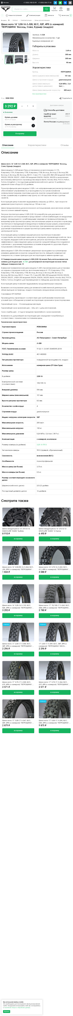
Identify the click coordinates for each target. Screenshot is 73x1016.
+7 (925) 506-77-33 (44, 2)
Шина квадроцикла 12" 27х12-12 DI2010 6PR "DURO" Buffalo (16, 530)
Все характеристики (39, 94)
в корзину (18, 539)
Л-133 (25, 262)
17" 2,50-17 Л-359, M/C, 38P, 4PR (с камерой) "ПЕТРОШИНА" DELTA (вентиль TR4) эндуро (53, 645)
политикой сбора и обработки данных (17, 1007)
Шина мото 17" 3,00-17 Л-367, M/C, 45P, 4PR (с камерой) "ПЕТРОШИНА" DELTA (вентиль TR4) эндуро (17, 722)
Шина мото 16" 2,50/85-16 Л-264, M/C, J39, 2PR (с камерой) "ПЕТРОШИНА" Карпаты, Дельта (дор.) (18, 568)
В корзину (20, 134)
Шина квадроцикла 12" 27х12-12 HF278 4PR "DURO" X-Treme (52, 530)
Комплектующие (26, 20)
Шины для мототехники (42, 20)
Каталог (15, 20)
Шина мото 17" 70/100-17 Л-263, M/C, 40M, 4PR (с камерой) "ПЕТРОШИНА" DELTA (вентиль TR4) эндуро (54, 607)
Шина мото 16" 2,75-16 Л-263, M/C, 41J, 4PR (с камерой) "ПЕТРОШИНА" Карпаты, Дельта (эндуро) (53, 568)
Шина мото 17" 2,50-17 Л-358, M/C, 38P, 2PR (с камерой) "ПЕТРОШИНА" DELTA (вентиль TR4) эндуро (17, 645)
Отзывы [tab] (65, 145)
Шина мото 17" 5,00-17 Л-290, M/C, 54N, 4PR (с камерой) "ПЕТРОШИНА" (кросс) (54, 722)
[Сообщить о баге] (70, 2)
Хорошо (6, 1011)
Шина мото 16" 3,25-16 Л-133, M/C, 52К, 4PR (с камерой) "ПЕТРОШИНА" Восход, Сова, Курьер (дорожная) (17, 607)
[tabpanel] (36, 323)
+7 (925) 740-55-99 (30, 2)
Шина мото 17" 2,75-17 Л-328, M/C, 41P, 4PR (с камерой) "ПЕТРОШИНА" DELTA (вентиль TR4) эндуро (17, 683)
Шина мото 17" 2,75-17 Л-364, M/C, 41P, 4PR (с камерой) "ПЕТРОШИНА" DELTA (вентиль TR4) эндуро (54, 683)
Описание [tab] (7, 145)
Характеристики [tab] (37, 145)
